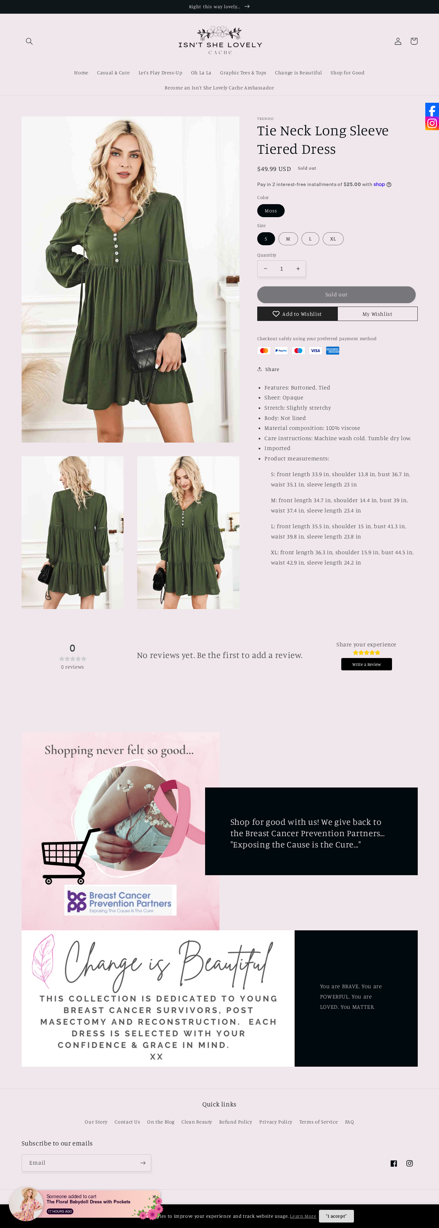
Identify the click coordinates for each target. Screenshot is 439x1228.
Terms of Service (318, 1122)
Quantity (266, 254)
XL (333, 238)
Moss (271, 210)
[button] (29, 41)
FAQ (349, 1122)
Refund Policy (235, 1122)
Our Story (96, 1122)
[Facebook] (432, 109)
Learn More (303, 1216)
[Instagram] (432, 123)
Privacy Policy (276, 1122)
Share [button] (272, 369)
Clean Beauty (196, 1122)
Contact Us (127, 1122)
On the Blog (161, 1122)
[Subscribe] (143, 1162)
